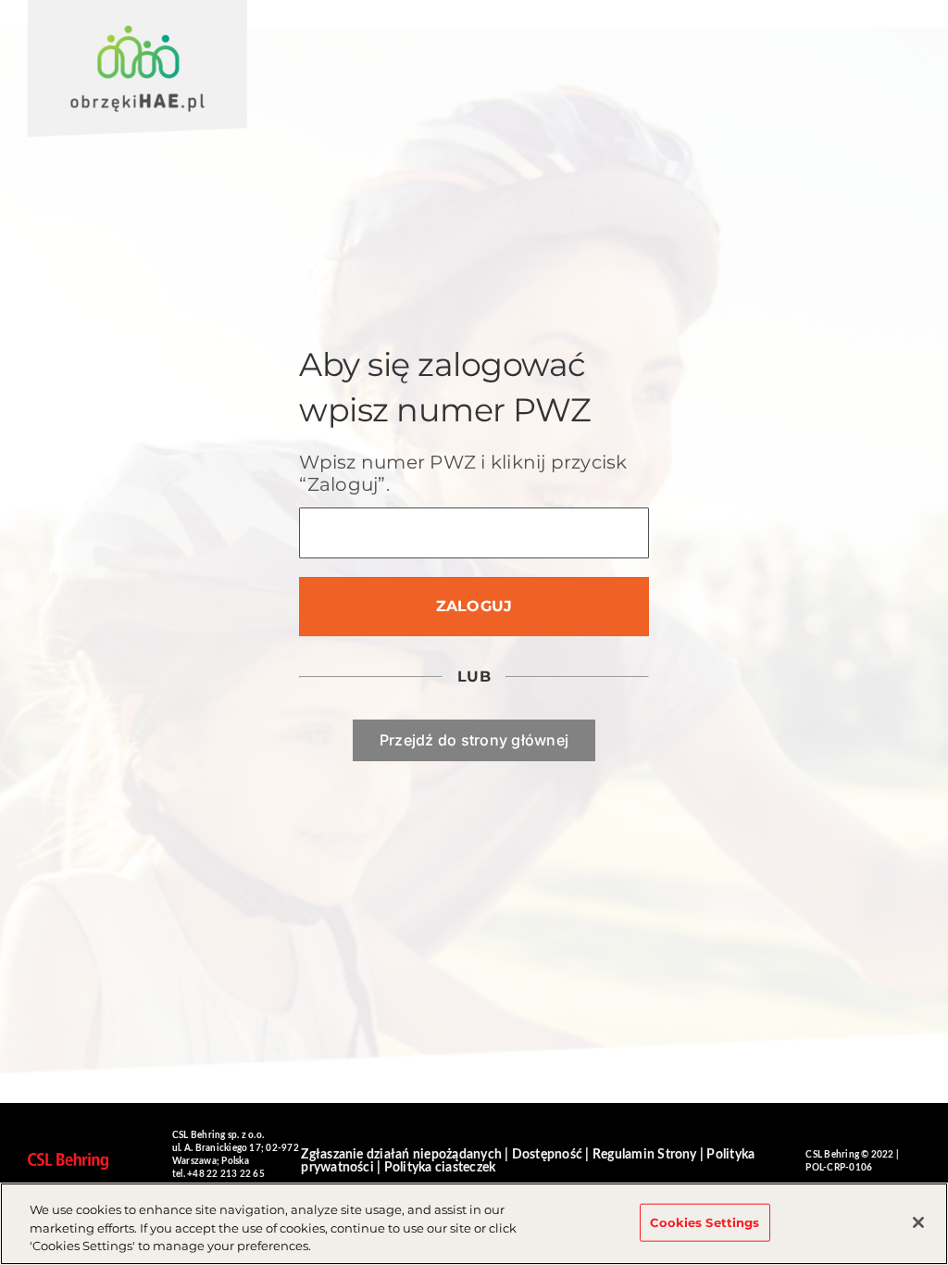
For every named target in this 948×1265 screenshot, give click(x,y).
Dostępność (547, 1154)
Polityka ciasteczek (440, 1167)
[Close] (918, 1222)
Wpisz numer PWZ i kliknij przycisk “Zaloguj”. (463, 473)
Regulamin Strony (644, 1154)
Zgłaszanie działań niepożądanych (401, 1154)
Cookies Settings (704, 1221)
